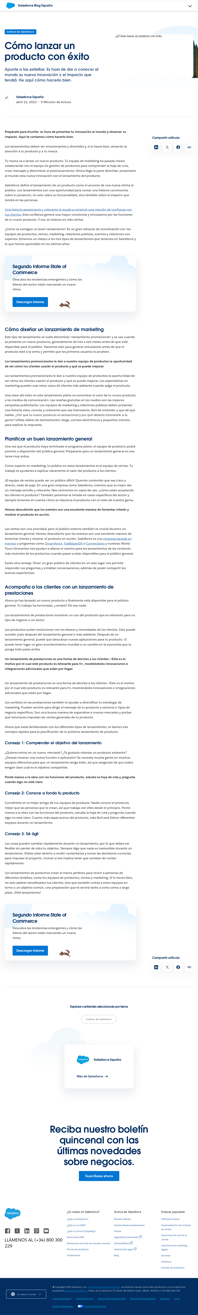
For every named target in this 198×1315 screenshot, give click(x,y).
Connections (95, 543)
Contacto (165, 1298)
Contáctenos (73, 1255)
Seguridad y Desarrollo (126, 1237)
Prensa (117, 1231)
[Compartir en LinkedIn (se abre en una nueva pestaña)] (156, 147)
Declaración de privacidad (112, 1298)
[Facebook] (8, 1233)
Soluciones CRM (75, 1237)
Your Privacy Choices (95, 1306)
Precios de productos (78, 1249)
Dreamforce (53, 543)
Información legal (123, 1249)
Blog (116, 1255)
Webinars (166, 1261)
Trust (176, 1298)
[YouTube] (46, 1233)
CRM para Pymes (170, 1219)
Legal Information (61, 1298)
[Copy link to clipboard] (189, 147)
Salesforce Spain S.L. (76, 1290)
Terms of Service (84, 1298)
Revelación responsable (142, 1298)
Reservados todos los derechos (104, 1287)
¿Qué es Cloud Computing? (81, 1231)
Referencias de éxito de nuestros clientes (88, 1243)
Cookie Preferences (62, 1306)
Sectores (165, 1255)
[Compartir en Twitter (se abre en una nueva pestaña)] (167, 147)
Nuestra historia (122, 1219)
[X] (17, 1233)
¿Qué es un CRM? (76, 1225)
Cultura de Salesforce (20, 31)
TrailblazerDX (73, 543)
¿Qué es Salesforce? (77, 1219)
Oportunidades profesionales (129, 1225)
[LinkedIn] (27, 1233)
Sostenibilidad (121, 1243)
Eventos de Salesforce (172, 1267)
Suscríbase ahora (99, 1176)
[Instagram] (37, 1233)
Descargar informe (30, 302)
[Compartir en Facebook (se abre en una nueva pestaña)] (178, 147)
